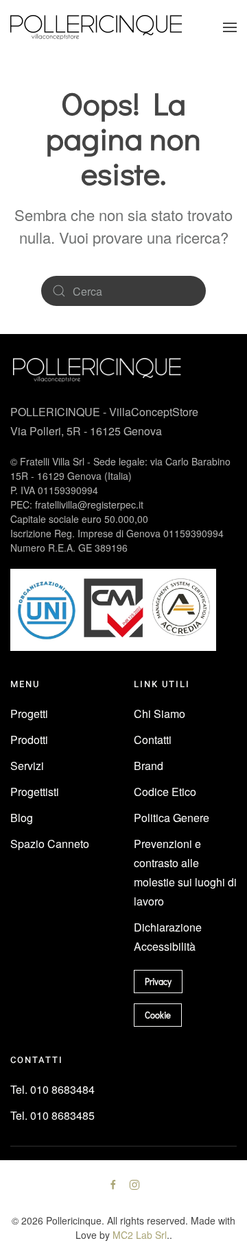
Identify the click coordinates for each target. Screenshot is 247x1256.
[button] (230, 27)
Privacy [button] (158, 981)
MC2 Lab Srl (140, 1235)
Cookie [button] (158, 1015)
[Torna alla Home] (96, 27)
